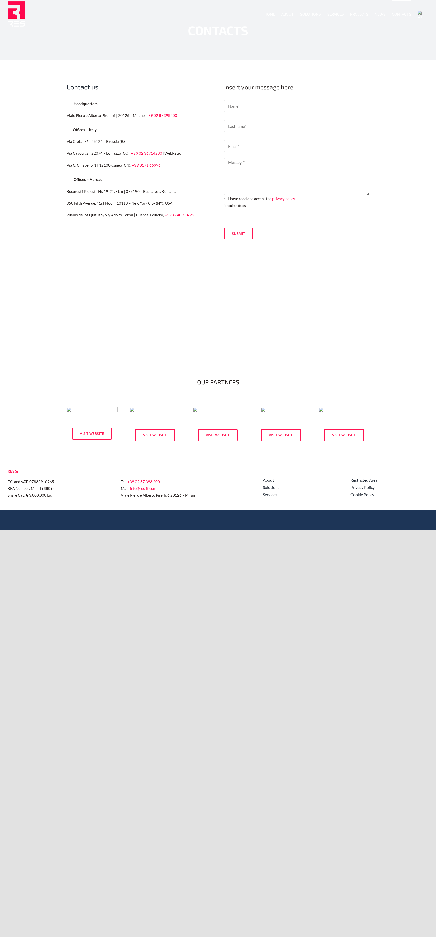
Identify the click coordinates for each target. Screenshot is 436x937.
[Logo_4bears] (281, 409)
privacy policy (283, 198)
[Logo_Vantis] (92, 409)
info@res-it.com (143, 488)
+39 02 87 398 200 (143, 481)
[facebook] (351, 520)
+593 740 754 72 (179, 215)
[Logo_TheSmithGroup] (344, 409)
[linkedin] (367, 520)
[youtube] (359, 520)
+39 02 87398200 (161, 115)
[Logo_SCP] (218, 409)
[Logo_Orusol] (155, 409)
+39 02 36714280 (146, 153)
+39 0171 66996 (146, 165)
